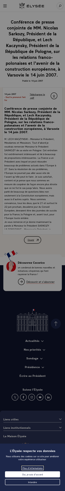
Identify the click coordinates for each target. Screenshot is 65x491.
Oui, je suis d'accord (32, 474)
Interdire (32, 482)
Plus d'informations (32, 467)
